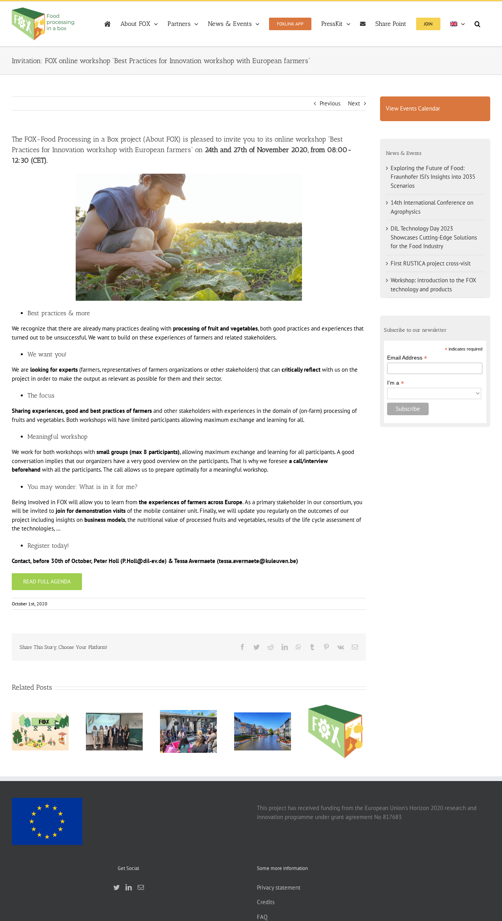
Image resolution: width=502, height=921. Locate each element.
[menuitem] (457, 24)
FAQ (262, 917)
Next (354, 103)
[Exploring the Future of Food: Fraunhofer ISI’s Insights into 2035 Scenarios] (40, 731)
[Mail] (141, 887)
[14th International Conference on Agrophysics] (114, 731)
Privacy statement (278, 887)
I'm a (395, 383)
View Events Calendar (413, 108)
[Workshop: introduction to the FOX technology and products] (336, 731)
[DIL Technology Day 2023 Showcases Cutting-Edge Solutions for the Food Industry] (188, 731)
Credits (266, 902)
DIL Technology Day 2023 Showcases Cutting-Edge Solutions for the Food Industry (434, 237)
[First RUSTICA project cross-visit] (262, 731)
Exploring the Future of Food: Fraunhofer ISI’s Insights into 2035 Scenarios (433, 176)
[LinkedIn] (129, 887)
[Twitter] (116, 887)
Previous (330, 103)
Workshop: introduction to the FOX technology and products (336, 714)
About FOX (162, 139)
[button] (477, 24)
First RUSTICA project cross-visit (262, 721)
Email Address (407, 357)
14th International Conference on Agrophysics (114, 717)
